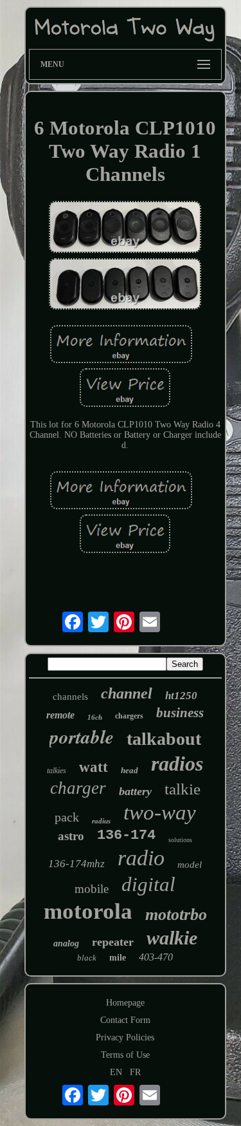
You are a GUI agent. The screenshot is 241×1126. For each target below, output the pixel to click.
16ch (94, 717)
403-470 (156, 957)
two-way (159, 812)
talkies (56, 770)
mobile (92, 889)
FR (135, 1072)
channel (126, 693)
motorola (88, 911)
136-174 (126, 835)
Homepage (125, 1003)
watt (93, 767)
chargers (129, 715)
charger (78, 788)
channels (70, 696)
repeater (113, 941)
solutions (180, 839)
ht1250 (181, 696)
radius (101, 821)
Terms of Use (125, 1055)
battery (135, 791)
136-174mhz (76, 864)
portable (81, 736)
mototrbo (176, 914)
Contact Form (125, 1020)
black (86, 957)
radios (177, 763)
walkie (172, 937)
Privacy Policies (125, 1037)
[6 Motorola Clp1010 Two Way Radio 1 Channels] (125, 228)
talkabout (164, 739)
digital (148, 884)
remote (60, 714)
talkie (183, 789)
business (180, 712)
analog (66, 943)
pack (67, 817)
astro (71, 836)
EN (116, 1072)
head (129, 770)
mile (117, 957)
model (189, 864)
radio (141, 858)
